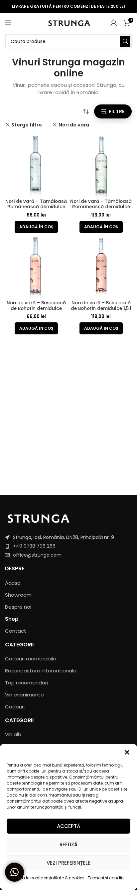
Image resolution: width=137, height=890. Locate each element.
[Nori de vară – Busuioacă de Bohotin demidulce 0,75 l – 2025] (36, 267)
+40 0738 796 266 (34, 546)
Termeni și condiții (106, 878)
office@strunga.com (37, 555)
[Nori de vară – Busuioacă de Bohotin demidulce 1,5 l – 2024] (101, 267)
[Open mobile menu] (8, 22)
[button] (127, 752)
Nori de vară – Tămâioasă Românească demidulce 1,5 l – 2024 (101, 206)
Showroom (18, 594)
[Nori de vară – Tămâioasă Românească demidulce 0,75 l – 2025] (36, 166)
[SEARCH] (125, 41)
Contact (15, 630)
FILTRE (117, 111)
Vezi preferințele (68, 862)
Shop (12, 618)
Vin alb (13, 734)
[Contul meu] (113, 22)
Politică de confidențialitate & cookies (46, 878)
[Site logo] (68, 22)
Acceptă (68, 826)
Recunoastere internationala (40, 670)
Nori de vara (74, 124)
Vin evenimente (24, 694)
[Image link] (38, 517)
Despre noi (18, 606)
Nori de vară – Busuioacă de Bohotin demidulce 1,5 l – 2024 (101, 308)
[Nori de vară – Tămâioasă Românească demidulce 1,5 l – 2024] (101, 166)
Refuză (68, 844)
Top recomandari (26, 682)
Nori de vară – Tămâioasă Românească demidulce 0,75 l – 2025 (36, 206)
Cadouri (15, 706)
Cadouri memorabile (30, 658)
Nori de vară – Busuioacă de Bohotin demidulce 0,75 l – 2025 (36, 308)
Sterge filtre (26, 124)
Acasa (13, 582)
